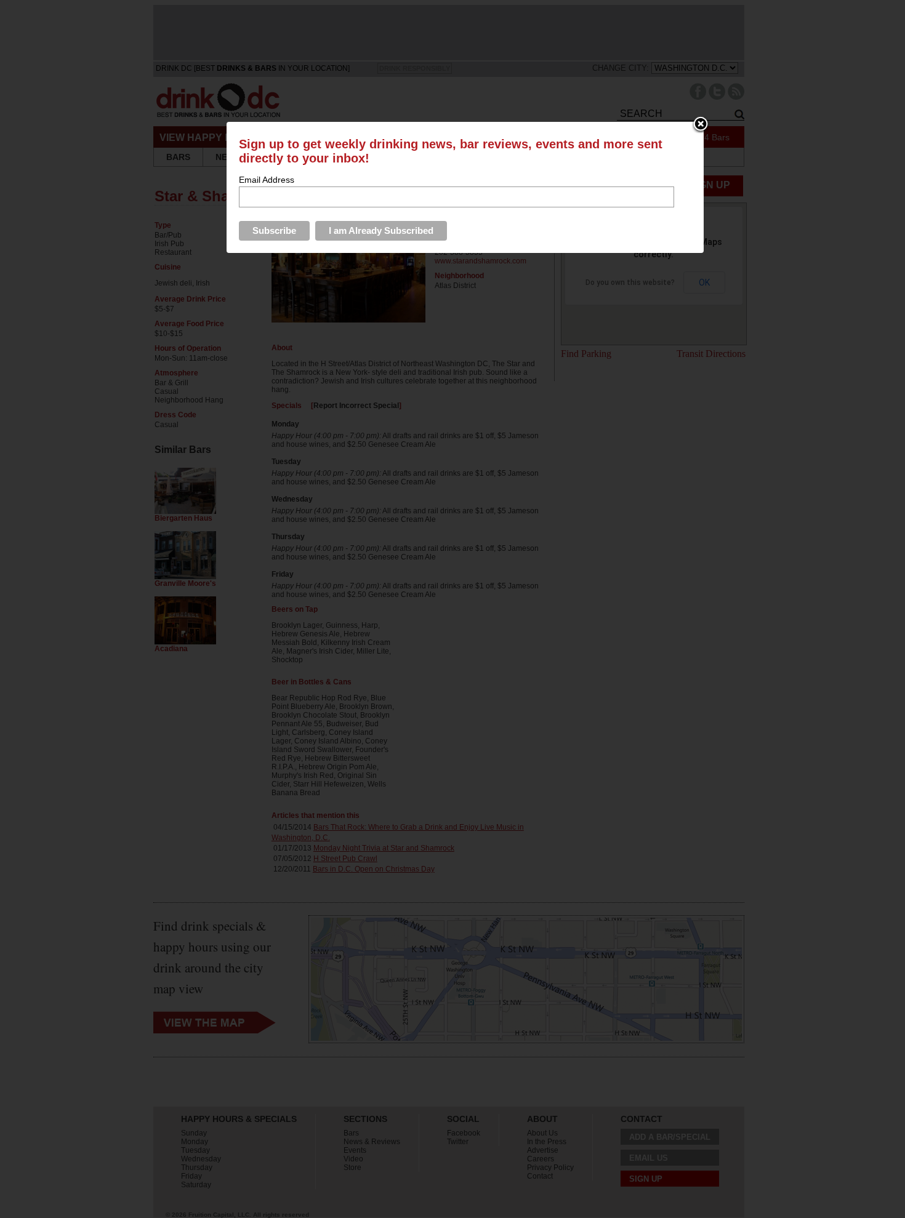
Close (700, 125)
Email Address (266, 180)
